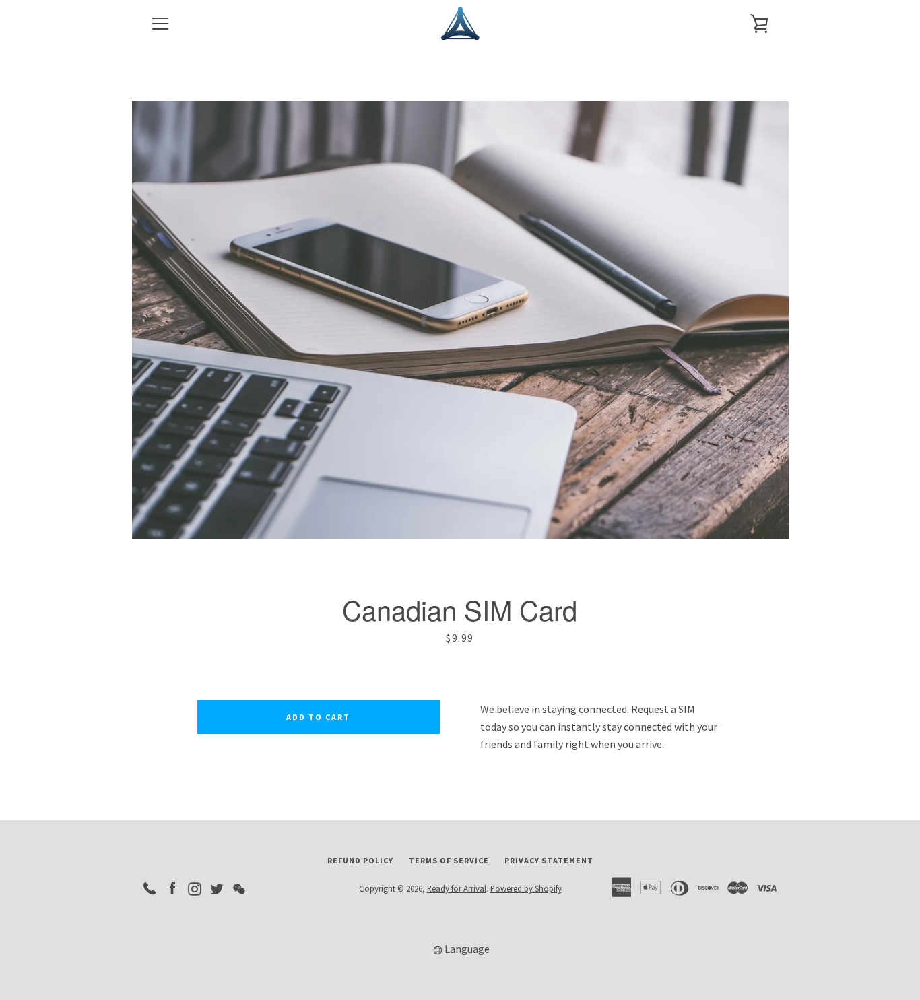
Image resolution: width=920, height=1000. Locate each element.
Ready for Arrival (456, 888)
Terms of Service (449, 860)
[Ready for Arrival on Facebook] (172, 887)
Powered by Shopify (526, 888)
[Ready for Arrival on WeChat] (239, 887)
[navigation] (160, 23)
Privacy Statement (548, 860)
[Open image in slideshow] (460, 320)
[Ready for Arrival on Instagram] (194, 887)
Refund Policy (360, 860)
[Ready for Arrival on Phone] (150, 887)
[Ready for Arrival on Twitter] (217, 887)
